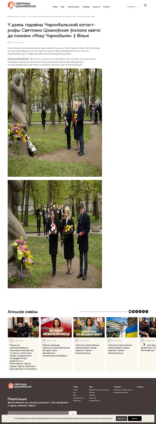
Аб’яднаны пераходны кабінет (123, 390)
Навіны (54, 7)
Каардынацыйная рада (121, 392)
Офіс (62, 7)
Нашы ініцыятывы (94, 400)
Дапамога (96, 7)
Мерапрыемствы (78, 398)
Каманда (92, 392)
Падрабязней (121, 418)
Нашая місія (93, 398)
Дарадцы (92, 395)
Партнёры (86, 7)
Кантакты (106, 7)
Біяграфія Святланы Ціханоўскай (99, 390)
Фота (74, 392)
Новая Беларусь (73, 7)
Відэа (74, 395)
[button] (144, 344)
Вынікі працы (77, 400)
